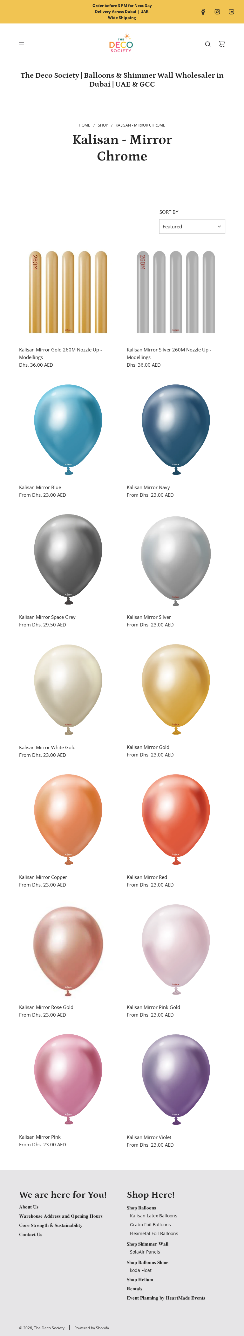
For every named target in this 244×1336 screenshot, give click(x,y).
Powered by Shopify (91, 1328)
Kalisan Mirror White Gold (47, 747)
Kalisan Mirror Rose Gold (46, 1007)
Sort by (168, 212)
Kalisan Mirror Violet (149, 1137)
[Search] (208, 44)
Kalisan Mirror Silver (149, 617)
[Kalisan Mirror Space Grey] (68, 559)
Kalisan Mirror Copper (43, 877)
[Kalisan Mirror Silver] (176, 559)
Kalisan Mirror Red (147, 877)
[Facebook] (203, 12)
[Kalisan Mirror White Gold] (68, 689)
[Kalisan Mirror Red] (176, 819)
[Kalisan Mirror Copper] (68, 819)
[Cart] (222, 44)
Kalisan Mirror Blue (40, 487)
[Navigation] (21, 44)
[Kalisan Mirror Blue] (68, 430)
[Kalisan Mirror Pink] (68, 1079)
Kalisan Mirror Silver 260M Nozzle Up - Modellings (169, 353)
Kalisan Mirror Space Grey (47, 617)
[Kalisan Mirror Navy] (176, 430)
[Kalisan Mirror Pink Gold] (176, 949)
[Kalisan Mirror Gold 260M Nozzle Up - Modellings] (68, 292)
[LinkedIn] (231, 12)
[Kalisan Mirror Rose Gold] (68, 949)
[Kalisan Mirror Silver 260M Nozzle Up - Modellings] (176, 292)
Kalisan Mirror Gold (148, 747)
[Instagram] (217, 12)
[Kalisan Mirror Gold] (176, 689)
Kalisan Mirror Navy (148, 487)
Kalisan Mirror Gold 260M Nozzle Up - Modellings (60, 353)
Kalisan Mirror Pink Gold (153, 1007)
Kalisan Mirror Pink (40, 1137)
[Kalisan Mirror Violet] (176, 1079)
